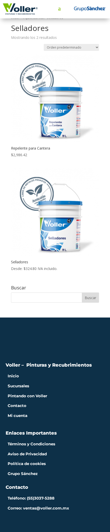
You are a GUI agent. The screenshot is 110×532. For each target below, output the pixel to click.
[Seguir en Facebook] (45, 348)
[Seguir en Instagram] (55, 348)
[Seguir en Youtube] (65, 348)
